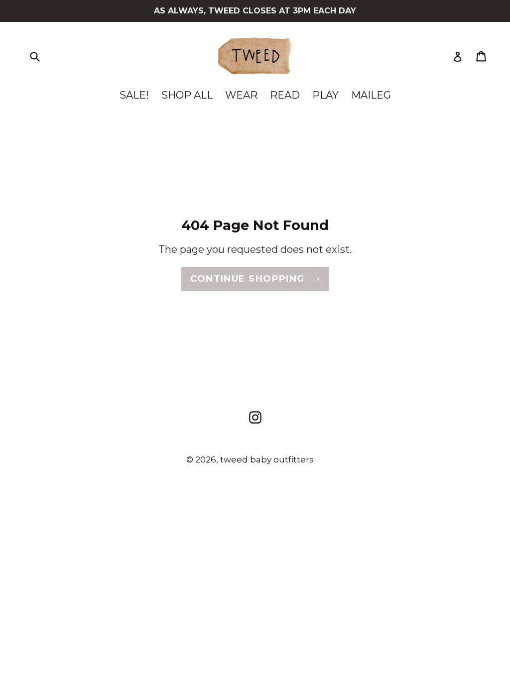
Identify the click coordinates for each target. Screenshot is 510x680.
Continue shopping (247, 278)
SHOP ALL (187, 95)
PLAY (325, 95)
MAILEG (371, 95)
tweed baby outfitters (267, 459)
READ (285, 95)
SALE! (134, 95)
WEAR (241, 95)
